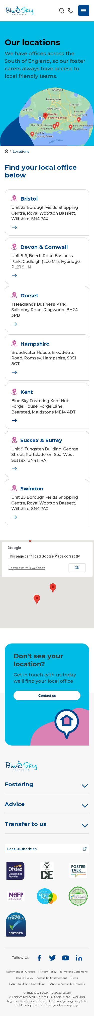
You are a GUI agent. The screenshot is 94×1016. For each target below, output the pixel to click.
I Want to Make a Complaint (27, 984)
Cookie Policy (24, 978)
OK (77, 568)
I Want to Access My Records (66, 984)
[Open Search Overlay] (61, 10)
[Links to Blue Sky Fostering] (19, 10)
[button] (37, 599)
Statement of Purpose (20, 971)
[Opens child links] (84, 785)
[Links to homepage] (8, 151)
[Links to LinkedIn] (78, 957)
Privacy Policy (47, 971)
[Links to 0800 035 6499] (70, 11)
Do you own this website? (27, 568)
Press (74, 978)
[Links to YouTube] (65, 957)
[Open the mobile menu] (83, 10)
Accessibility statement (52, 978)
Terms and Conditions (74, 971)
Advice (15, 804)
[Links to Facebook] (39, 957)
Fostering (19, 784)
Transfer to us (25, 824)
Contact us (47, 695)
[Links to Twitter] (52, 957)
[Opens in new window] (16, 870)
